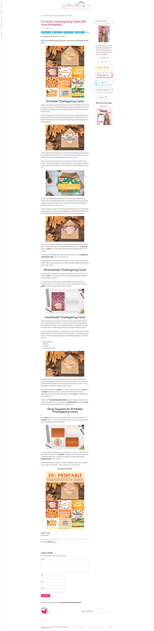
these (86, 402)
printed (59, 389)
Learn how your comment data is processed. (70, 602)
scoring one (44, 419)
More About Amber (104, 57)
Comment (43, 559)
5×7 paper (44, 391)
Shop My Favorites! (104, 106)
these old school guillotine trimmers (58, 400)
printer (49, 248)
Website (42, 588)
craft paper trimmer (72, 402)
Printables (49, 541)
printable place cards (46, 458)
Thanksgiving (53, 542)
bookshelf (61, 454)
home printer (84, 246)
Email (42, 581)
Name (42, 574)
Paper (48, 542)
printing (43, 286)
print (48, 275)
